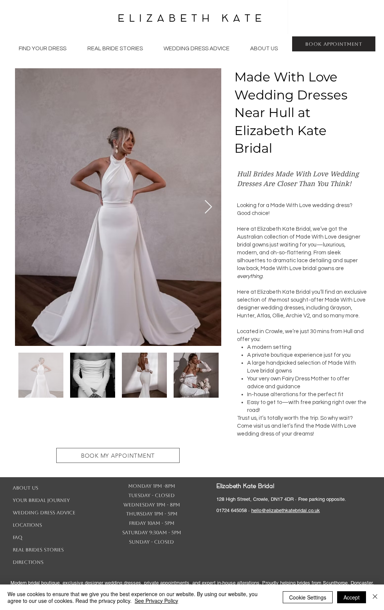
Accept (352, 597)
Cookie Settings (307, 597)
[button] (42, 48)
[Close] (375, 597)
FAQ (17, 537)
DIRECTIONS (28, 562)
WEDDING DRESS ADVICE (44, 512)
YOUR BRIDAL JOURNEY (41, 500)
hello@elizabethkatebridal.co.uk (285, 510)
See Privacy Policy (156, 600)
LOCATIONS (27, 525)
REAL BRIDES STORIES (38, 550)
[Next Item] (208, 207)
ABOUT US (25, 488)
